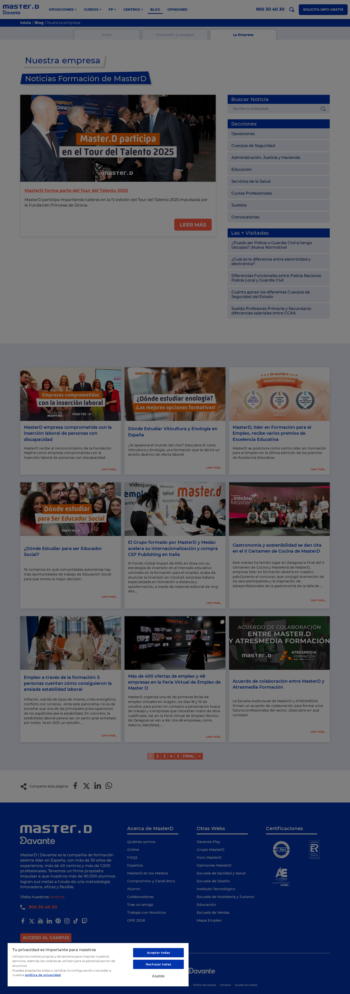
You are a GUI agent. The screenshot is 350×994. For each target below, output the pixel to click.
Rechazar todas (158, 964)
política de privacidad (43, 975)
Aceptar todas (158, 952)
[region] (98, 964)
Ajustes (158, 976)
